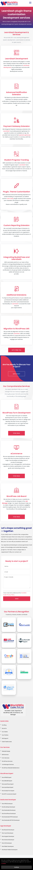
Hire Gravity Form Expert (8, 790)
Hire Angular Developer (8, 836)
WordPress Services (7, 761)
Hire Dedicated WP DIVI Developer (11, 820)
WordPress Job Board (16, 496)
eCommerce (16, 453)
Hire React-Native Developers (9, 849)
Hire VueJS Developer (7, 833)
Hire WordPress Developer (9, 813)
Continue (16, 867)
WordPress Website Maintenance (10, 768)
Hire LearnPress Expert (7, 784)
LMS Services (5, 754)
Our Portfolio (5, 735)
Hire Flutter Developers (8, 846)
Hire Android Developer (8, 839)
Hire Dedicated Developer (9, 810)
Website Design (6, 751)
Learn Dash (10, 198)
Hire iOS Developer (7, 843)
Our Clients (5, 731)
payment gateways (24, 135)
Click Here (16, 433)
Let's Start (16, 374)
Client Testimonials (7, 741)
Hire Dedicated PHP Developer (10, 817)
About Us (4, 728)
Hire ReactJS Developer (8, 830)
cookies (3, 863)
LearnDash (6, 131)
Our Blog (4, 725)
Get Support (5, 738)
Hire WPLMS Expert (6, 777)
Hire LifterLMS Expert (7, 781)
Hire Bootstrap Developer (8, 807)
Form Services (5, 758)
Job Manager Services (8, 764)
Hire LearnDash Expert (7, 787)
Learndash (15, 304)
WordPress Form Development (16, 412)
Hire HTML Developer (7, 803)
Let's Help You (16, 350)
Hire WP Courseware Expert (9, 794)
